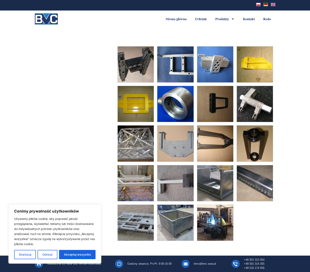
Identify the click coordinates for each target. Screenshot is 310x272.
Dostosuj (25, 254)
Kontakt (249, 18)
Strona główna (176, 18)
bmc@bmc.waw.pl (205, 263)
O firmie (201, 18)
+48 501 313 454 (254, 259)
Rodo (267, 18)
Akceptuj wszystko (77, 254)
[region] (54, 234)
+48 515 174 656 (254, 267)
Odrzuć (47, 254)
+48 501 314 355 (254, 263)
